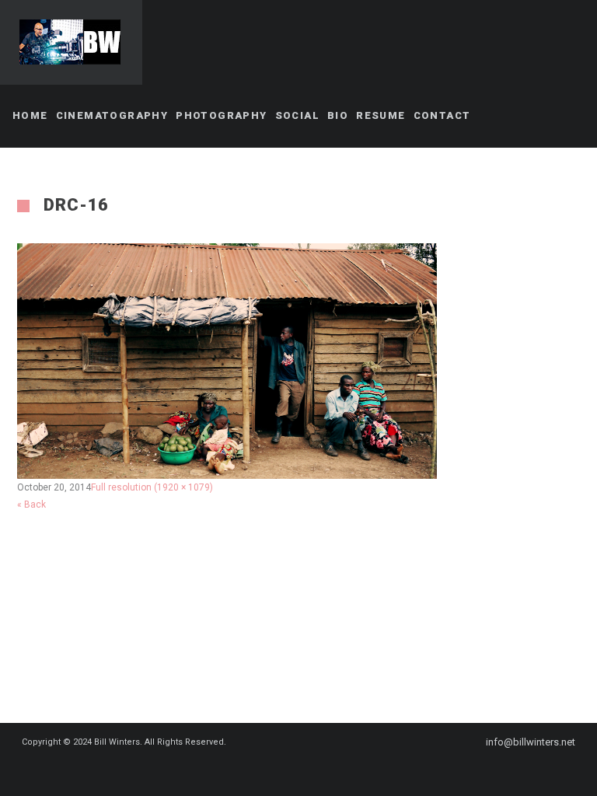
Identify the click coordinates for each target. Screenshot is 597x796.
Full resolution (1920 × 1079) (152, 487)
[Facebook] (277, 770)
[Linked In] (332, 770)
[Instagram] (304, 770)
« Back (31, 504)
